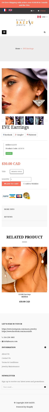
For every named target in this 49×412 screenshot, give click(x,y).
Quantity (5, 179)
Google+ (20, 135)
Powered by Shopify (24, 407)
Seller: (8, 145)
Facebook (8, 135)
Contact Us (6, 358)
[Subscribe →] (45, 387)
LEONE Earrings (24, 294)
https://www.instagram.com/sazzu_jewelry (19, 329)
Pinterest (32, 135)
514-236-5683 (9, 337)
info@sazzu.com (10, 341)
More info (9, 209)
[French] (4, 10)
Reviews (8, 217)
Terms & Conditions (10, 362)
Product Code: (12, 148)
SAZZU (14, 145)
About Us (5, 354)
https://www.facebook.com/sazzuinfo (17, 331)
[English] (10, 10)
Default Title (16, 171)
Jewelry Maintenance (11, 366)
